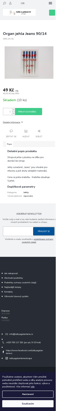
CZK (22, 3)
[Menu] (50, 3)
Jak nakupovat (11, 273)
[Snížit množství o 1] (13, 113)
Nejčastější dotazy (12, 287)
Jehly (26, 192)
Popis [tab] (9, 144)
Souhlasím (28, 403)
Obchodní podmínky (13, 278)
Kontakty (8, 291)
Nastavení (28, 394)
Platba (4, 317)
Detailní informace (11, 122)
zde (33, 386)
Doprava (5, 310)
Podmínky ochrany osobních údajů (20, 282)
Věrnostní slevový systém (16, 296)
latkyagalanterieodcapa (20, 358)
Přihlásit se (44, 231)
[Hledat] (4, 3)
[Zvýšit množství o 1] (13, 110)
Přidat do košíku (27, 112)
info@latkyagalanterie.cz (21, 334)
